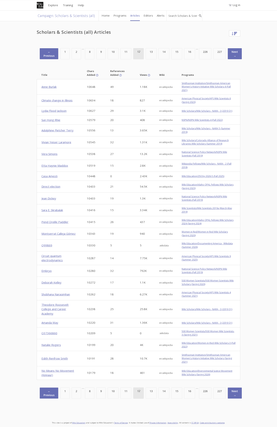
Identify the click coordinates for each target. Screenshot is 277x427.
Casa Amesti (49, 176)
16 (189, 52)
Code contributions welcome (212, 423)
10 (113, 52)
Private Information (157, 423)
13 (151, 52)
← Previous (49, 53)
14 (163, 52)
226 (205, 52)
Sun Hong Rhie (50, 120)
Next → (235, 53)
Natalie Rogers (51, 345)
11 (125, 52)
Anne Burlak (49, 87)
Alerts (161, 15)
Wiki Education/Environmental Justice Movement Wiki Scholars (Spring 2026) (207, 372)
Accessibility (173, 423)
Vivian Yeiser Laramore (56, 142)
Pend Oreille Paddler (54, 222)
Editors (148, 15)
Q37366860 (49, 333)
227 (219, 52)
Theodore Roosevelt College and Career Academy (55, 309)
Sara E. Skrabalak (52, 210)
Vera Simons (49, 154)
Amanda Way (49, 322)
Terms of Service (121, 423)
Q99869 (46, 245)
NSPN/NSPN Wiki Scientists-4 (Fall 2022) (202, 120)
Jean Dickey (48, 198)
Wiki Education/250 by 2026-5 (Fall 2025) (203, 176)
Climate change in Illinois (57, 100)
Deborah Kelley (51, 282)
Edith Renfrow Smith (54, 358)
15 (176, 52)
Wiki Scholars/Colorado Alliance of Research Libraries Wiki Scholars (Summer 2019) (205, 142)
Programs (119, 15)
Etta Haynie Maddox (54, 165)
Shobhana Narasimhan (55, 294)
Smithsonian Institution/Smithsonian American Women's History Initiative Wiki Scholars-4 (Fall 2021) (206, 87)
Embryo (46, 271)
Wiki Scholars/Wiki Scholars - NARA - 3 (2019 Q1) (207, 111)
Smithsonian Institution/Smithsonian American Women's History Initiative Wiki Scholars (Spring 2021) (207, 358)
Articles (135, 15)
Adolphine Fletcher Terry (57, 130)
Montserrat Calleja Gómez (58, 233)
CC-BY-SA (195, 423)
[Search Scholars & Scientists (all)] (200, 16)
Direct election (50, 186)
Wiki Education (78, 423)
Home (106, 15)
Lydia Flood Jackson (54, 111)
